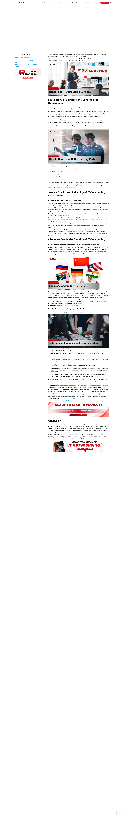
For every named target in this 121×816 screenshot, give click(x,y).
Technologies (76, 2)
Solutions (58, 2)
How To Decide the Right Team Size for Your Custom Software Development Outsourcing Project (81, 385)
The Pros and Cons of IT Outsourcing (65, 400)
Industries (67, 2)
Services (51, 2)
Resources (95, 2)
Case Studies (85, 2)
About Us (44, 2)
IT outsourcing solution (72, 398)
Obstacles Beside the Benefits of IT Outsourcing (26, 64)
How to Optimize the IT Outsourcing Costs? (66, 305)
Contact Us (104, 2)
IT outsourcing (58, 424)
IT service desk (72, 295)
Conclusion (17, 66)
